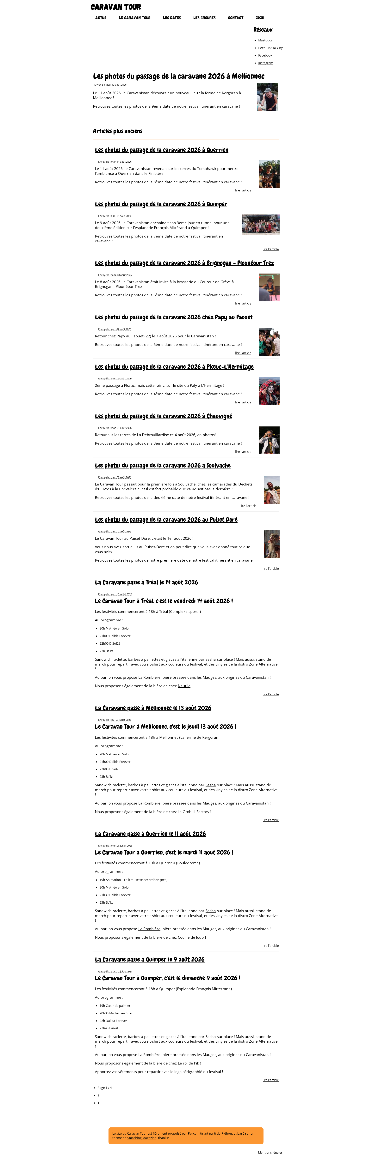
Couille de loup (191, 937)
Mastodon (265, 40)
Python (226, 1133)
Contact (236, 17)
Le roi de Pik (188, 1063)
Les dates (172, 17)
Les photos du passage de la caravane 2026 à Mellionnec (179, 76)
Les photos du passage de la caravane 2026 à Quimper (161, 204)
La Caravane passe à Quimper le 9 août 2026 (150, 959)
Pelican (193, 1133)
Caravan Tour (116, 6)
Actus (100, 17)
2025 (260, 17)
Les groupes (205, 17)
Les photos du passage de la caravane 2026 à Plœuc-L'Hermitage (174, 367)
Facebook (265, 55)
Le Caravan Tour (135, 17)
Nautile (184, 685)
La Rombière (149, 677)
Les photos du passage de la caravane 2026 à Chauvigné (163, 416)
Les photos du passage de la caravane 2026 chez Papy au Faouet (174, 317)
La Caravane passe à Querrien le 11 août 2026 (150, 834)
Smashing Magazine (141, 1138)
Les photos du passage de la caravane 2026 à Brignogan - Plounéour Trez (184, 263)
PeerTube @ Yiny (270, 48)
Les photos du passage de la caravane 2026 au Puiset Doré (166, 520)
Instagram (265, 63)
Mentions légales (270, 1152)
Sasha (211, 659)
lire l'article (243, 190)
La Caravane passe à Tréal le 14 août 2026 (146, 582)
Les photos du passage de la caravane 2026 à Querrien (161, 150)
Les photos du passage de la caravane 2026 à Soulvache (163, 465)
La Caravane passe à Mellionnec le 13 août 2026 (153, 708)
